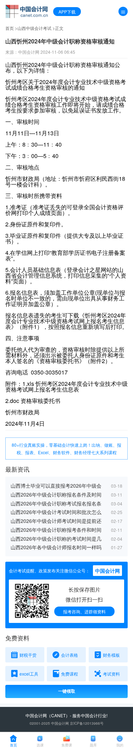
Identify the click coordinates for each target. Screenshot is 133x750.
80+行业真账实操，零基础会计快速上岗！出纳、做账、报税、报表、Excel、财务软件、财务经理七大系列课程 (66, 448)
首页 (9, 28)
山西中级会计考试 (34, 28)
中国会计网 (36, 715)
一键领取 (66, 691)
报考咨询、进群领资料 (84, 611)
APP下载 (67, 12)
